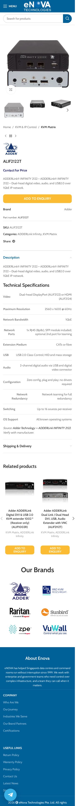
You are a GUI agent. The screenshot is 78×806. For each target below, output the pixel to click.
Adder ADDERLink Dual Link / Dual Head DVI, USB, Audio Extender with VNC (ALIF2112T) (55, 519)
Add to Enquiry (37, 199)
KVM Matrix (48, 127)
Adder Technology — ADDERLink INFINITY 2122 (42, 428)
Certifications (11, 730)
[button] (7, 63)
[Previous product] (5, 136)
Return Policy (11, 755)
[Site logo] (37, 6)
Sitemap (8, 790)
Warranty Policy (12, 762)
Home (7, 127)
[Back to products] (10, 136)
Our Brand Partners (14, 723)
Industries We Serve (15, 716)
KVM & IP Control (26, 127)
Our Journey (10, 709)
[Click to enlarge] (11, 89)
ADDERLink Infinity (30, 234)
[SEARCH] (67, 18)
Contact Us (10, 776)
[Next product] (15, 136)
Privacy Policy (11, 769)
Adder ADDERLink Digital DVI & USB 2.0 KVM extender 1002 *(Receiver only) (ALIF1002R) (19, 519)
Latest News (10, 783)
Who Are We (11, 702)
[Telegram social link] (13, 241)
